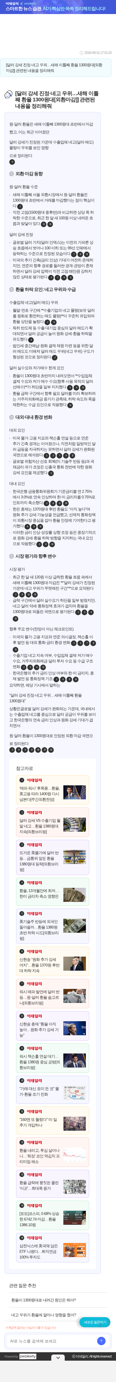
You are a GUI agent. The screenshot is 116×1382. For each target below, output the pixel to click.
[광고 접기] (58, 1357)
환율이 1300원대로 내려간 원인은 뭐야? (43, 1300)
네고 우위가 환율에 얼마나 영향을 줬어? (43, 1315)
